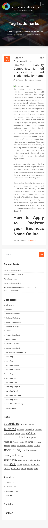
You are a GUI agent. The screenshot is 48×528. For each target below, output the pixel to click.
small (6, 464)
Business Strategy (12, 326)
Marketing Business (13, 369)
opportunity (10, 459)
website (23, 468)
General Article (11, 339)
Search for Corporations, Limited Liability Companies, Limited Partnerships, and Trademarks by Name (29, 66)
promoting (29, 460)
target (7, 468)
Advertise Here (11, 487)
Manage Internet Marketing (16, 352)
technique (15, 468)
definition (30, 433)
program (21, 460)
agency (24, 424)
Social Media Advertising (13, 270)
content (17, 433)
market (37, 445)
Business (9, 309)
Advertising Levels (10, 279)
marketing (12, 449)
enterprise (31, 437)
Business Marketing (13, 318)
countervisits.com (25, 7)
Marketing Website (12, 399)
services (37, 460)
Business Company (34, 80)
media (25, 450)
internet (7, 445)
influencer (37, 442)
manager (30, 445)
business (10, 429)
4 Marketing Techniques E (13, 274)
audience (31, 424)
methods (33, 450)
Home (24, 28)
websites (30, 468)
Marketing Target (12, 391)
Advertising (10, 305)
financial (16, 442)
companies (29, 429)
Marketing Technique (13, 395)
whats (36, 468)
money (7, 455)
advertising (12, 423)
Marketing (9, 356)
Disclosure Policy (12, 491)
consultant (9, 433)
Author (19, 80)
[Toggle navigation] (43, 4)
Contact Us (10, 482)
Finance (8, 331)
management (21, 445)
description (8, 438)
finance (8, 441)
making (13, 445)
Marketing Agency (12, 365)
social (12, 464)
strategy (35, 464)
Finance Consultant (13, 335)
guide (22, 442)
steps (19, 464)
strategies (26, 464)
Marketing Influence (13, 374)
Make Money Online (13, 344)
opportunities (25, 456)
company (38, 429)
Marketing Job (11, 378)
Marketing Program (13, 387)
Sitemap (9, 495)
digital (21, 437)
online (16, 455)
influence (29, 442)
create (23, 433)
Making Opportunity (13, 348)
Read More (32, 240)
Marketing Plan (11, 382)
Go (41, 254)
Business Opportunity (14, 322)
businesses (20, 429)
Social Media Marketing (14, 404)
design (15, 438)
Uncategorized (11, 408)
